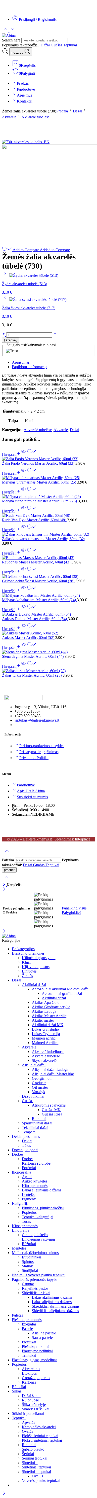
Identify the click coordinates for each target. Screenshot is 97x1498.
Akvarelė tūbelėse (35, 117)
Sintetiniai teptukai (36, 1467)
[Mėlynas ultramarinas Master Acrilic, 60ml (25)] (48, 478)
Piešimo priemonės (27, 1320)
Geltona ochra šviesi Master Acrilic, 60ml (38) (38, 581)
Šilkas (16, 1391)
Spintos (28, 1261)
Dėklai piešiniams (26, 1136)
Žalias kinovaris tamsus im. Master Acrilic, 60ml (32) (43, 539)
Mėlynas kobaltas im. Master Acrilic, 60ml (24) (39, 600)
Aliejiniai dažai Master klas (53, 1074)
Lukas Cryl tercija (46, 1034)
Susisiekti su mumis (32, 797)
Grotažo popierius (36, 1378)
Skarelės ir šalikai (35, 1409)
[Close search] (6, 880)
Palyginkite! (71, 912)
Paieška (17, 53)
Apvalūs (28, 1422)
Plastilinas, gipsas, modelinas (34, 1360)
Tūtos (26, 1145)
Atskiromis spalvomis (49, 1105)
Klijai (26, 962)
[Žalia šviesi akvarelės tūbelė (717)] (5, 299)
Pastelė (27, 1328)
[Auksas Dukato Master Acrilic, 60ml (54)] (48, 614)
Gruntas (28, 1284)
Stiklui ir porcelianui (28, 1413)
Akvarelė (9, 117)
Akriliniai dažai (34, 984)
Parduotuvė (26, 89)
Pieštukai (29, 1342)
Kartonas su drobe (36, 1163)
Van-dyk (38, 1092)
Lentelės (28, 1194)
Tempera (29, 1132)
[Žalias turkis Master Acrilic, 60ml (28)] (48, 671)
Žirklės (27, 976)
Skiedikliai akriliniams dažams (55, 1306)
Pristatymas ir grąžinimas (38, 752)
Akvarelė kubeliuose (48, 1051)
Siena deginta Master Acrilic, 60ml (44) (33, 656)
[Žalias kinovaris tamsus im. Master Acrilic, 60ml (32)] (48, 534)
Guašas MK (51, 1110)
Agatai (27, 1177)
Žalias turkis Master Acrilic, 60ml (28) (32, 675)
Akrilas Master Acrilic (49, 1016)
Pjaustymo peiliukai (37, 1351)
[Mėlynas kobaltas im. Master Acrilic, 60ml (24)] (48, 595)
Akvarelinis (31, 1369)
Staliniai (28, 1266)
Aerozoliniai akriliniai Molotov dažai (61, 989)
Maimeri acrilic (43, 1038)
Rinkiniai (39, 1118)
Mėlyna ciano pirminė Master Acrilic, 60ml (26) (40, 501)
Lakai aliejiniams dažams (41, 1190)
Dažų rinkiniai (33, 1096)
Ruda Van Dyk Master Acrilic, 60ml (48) (34, 520)
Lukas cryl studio (45, 1029)
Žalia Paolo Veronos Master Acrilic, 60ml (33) (38, 463)
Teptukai (70, 45)
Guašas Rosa (52, 1114)
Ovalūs (27, 1431)
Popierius (29, 1212)
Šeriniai (28, 1454)
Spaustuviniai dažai (37, 1123)
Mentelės (19, 1248)
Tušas (26, 1221)
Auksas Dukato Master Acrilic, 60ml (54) (35, 619)
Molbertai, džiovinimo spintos (35, 1253)
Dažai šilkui (31, 1395)
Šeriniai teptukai (34, 1458)
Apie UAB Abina (31, 791)
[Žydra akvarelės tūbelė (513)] (5, 275)
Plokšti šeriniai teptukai (40, 1436)
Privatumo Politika (33, 758)
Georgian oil (41, 1078)
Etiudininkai (31, 1257)
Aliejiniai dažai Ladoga (50, 1069)
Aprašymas (21, 362)
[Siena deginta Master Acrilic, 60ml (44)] (48, 652)
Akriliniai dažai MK (47, 1025)
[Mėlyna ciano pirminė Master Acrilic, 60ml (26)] (48, 496)
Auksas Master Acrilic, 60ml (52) (28, 637)
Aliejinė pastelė (44, 1333)
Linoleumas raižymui (38, 1239)
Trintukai (29, 1355)
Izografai (29, 1324)
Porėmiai (29, 1168)
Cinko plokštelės (35, 1235)
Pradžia (23, 83)
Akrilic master (43, 1020)
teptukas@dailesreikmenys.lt (36, 720)
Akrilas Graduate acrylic (51, 1007)
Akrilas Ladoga (44, 1011)
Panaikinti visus (74, 908)
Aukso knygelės (34, 1181)
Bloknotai (29, 1373)
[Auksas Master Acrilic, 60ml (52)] (48, 633)
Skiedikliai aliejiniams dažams (55, 1311)
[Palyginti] (32, 454)
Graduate (39, 1083)
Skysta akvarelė (44, 1060)
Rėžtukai (29, 1244)
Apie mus (24, 95)
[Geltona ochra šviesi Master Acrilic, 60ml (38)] (48, 576)
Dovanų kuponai (25, 1150)
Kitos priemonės (35, 1186)
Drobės (17, 1154)
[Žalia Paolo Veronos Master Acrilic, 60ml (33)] (48, 459)
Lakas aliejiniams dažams (52, 1302)
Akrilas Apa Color (46, 1002)
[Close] (4, 885)
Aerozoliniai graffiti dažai (62, 993)
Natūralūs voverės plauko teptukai (38, 1275)
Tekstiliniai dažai (35, 1127)
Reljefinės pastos (35, 1288)
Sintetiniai (30, 1463)
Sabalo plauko (33, 1449)
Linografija (20, 1230)
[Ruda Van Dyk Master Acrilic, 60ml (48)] (48, 515)
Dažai (46, 45)
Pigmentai (30, 1199)
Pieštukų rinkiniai (35, 1346)
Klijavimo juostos (35, 967)
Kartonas (29, 1382)
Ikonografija (21, 1172)
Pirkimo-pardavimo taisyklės (41, 746)
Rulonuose (30, 1400)
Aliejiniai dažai (34, 1065)
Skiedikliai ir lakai (36, 1293)
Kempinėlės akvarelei (39, 1427)
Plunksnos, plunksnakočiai (43, 1208)
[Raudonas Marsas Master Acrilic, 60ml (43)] (48, 558)
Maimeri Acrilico (45, 1043)
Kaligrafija (20, 1203)
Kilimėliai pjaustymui (38, 958)
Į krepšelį (10, 340)
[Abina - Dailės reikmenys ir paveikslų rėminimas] (9, 35)
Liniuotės (29, 971)
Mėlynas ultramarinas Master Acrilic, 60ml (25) (39, 482)
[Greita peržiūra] (23, 454)
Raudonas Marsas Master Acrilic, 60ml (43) (36, 562)
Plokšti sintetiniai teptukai (42, 1440)
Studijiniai (30, 1270)
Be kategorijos (23, 949)
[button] (11, 454)
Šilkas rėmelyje (34, 1404)
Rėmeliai (19, 1387)
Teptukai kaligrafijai (37, 1217)
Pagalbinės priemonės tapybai (35, 1279)
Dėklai (27, 1141)
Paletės (17, 1315)
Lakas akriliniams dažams (52, 1297)
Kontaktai (24, 101)
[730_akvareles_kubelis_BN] (25, 142)
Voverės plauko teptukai (41, 1480)
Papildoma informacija (29, 367)
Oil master (40, 1087)
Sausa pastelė (42, 1337)
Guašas (57, 45)
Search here (11, 40)
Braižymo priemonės (28, 953)
